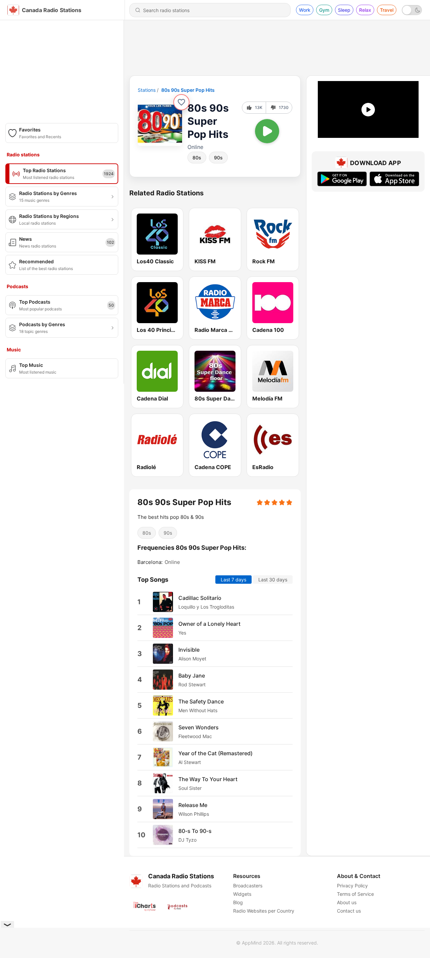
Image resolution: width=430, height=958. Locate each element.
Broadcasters (247, 885)
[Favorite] (181, 102)
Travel (386, 10)
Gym (324, 10)
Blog (238, 902)
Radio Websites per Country (263, 911)
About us (346, 902)
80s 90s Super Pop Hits (188, 90)
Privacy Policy (352, 885)
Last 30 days (272, 579)
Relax (365, 10)
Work (304, 10)
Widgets (242, 894)
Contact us (349, 911)
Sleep (344, 10)
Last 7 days (233, 579)
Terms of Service (355, 894)
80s (196, 157)
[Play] (267, 131)
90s (218, 157)
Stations (147, 90)
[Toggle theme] (412, 10)
